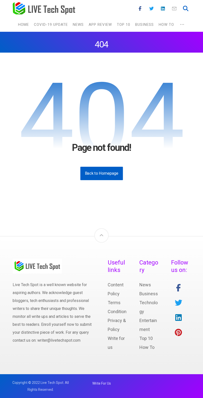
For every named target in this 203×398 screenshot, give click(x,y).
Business (148, 293)
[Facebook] (140, 8)
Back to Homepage (101, 173)
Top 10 (146, 338)
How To (146, 347)
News (145, 284)
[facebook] (178, 287)
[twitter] (178, 302)
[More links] (182, 24)
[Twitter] (151, 8)
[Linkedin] (163, 8)
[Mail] (174, 8)
